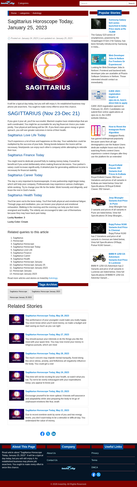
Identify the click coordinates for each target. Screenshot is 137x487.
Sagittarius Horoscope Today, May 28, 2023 (47, 316)
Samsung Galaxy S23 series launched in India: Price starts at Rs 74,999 (118, 26)
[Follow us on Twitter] (98, 474)
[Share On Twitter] (48, 434)
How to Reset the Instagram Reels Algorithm (117, 130)
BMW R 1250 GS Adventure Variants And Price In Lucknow (118, 258)
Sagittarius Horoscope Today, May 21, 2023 (47, 410)
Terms (94, 460)
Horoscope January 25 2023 (21, 297)
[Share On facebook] (42, 434)
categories (25, 13)
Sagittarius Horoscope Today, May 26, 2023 (47, 353)
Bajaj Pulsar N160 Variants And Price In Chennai (118, 227)
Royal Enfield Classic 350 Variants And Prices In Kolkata (117, 169)
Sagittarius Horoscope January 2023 (46, 291)
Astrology (37, 13)
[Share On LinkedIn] (54, 434)
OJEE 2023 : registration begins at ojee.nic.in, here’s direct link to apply (118, 97)
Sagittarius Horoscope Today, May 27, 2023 (47, 334)
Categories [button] (23, 3)
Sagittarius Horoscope (18, 291)
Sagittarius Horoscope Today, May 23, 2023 (47, 391)
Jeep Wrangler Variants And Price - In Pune (118, 201)
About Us (51, 453)
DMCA (95, 467)
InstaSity (62, 484)
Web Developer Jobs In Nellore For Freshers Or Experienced (117, 60)
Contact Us (52, 460)
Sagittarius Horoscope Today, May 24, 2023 (47, 372)
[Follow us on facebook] (94, 474)
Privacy (95, 453)
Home (14, 13)
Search (132, 3)
